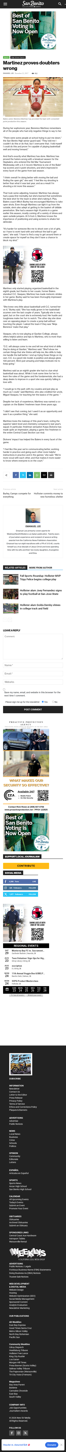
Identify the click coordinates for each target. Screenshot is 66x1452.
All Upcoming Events (19, 1199)
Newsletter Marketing (19, 1308)
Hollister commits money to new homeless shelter (48, 495)
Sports (6, 57)
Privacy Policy (15, 1101)
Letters (12, 1162)
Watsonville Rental (18, 1241)
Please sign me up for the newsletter (22, 702)
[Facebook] (16, 475)
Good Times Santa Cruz (20, 1328)
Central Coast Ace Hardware (22, 1235)
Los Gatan (14, 1359)
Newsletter (14, 1088)
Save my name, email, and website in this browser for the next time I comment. (32, 694)
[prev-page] (5, 620)
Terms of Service (17, 1104)
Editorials (13, 1159)
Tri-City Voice (15, 1374)
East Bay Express (17, 1325)
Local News (14, 1134)
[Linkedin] (30, 475)
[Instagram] (18, 1433)
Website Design (16, 1290)
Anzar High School (18, 1186)
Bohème (13, 1387)
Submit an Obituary (18, 1225)
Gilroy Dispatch (16, 1347)
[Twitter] (23, 475)
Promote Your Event (18, 1208)
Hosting (13, 1293)
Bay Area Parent (17, 1384)
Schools (13, 1143)
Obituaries (14, 1219)
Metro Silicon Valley (18, 1331)
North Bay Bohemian (19, 1334)
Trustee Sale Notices (18, 1277)
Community (14, 1156)
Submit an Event (17, 1205)
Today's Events (16, 1202)
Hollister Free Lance (18, 1353)
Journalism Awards (18, 1411)
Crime (12, 1140)
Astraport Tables (17, 1238)
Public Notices (16, 1124)
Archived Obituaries (18, 1222)
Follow (32, 888)
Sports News (15, 1183)
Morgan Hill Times (17, 1362)
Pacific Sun (14, 1337)
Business (13, 1137)
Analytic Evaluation (18, 1305)
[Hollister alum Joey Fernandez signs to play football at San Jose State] (10, 594)
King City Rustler (17, 1356)
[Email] (44, 475)
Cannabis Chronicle (18, 1391)
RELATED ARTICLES (15, 567)
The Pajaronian (16, 1371)
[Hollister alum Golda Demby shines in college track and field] (10, 608)
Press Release (15, 1098)
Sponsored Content (18, 1302)
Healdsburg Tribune (18, 1350)
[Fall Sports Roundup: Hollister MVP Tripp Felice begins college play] (10, 579)
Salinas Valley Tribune (19, 1368)
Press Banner (15, 1365)
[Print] (51, 475)
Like (34, 881)
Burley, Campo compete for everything (17, 495)
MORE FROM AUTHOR (40, 567)
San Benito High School (20, 1189)
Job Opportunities (17, 1408)
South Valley (15, 1397)
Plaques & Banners (18, 1110)
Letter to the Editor (18, 1095)
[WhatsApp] (37, 475)
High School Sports (18, 57)
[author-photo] (33, 515)
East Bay (13, 1394)
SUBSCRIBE (15, 1078)
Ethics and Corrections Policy (23, 1107)
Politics (12, 1146)
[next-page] (10, 620)
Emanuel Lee (8, 73)
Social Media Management (21, 1299)
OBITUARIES (15, 1216)
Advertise (13, 1121)
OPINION (13, 1153)
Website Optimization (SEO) (22, 1296)
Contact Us (14, 1092)
